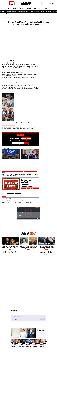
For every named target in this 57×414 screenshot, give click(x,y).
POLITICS (22, 8)
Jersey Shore (18, 193)
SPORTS (45, 8)
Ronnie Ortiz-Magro (9, 17)
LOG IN (53, 3)
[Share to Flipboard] (10, 62)
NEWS (9, 8)
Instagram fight (8, 64)
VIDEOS (40, 8)
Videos (5, 17)
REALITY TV (15, 8)
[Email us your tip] (12, 5)
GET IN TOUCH (29, 188)
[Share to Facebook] (4, 62)
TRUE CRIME (28, 8)
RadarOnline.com (6, 122)
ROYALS (34, 8)
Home (2, 17)
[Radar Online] (26, 3)
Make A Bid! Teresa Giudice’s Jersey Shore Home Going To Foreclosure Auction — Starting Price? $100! (17, 202)
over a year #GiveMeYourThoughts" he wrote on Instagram (25, 82)
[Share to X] (7, 62)
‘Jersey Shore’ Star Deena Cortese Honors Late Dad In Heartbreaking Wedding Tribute (14, 200)
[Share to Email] (13, 62)
